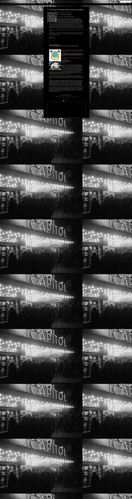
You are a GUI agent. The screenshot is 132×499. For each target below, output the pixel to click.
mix (66, 96)
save (77, 96)
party (71, 96)
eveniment (60, 96)
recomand (73, 96)
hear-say (63, 96)
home (7, 4)
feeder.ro (25, 4)
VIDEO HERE (64, 62)
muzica (68, 96)
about (9, 4)
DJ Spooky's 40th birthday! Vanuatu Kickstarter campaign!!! (66, 9)
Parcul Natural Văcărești (32, 4)
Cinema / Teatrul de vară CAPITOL (17, 4)
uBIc (71, 94)
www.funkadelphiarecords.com (59, 33)
